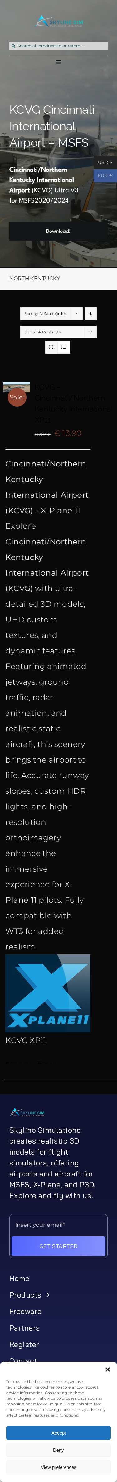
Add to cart (21, 1063)
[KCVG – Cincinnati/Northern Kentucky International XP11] (16, 387)
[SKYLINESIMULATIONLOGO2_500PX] (58, 18)
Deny (58, 1450)
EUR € (103, 176)
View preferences (58, 1467)
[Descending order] (91, 313)
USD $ (103, 163)
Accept (58, 1433)
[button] (108, 1369)
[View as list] (64, 347)
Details (49, 1063)
